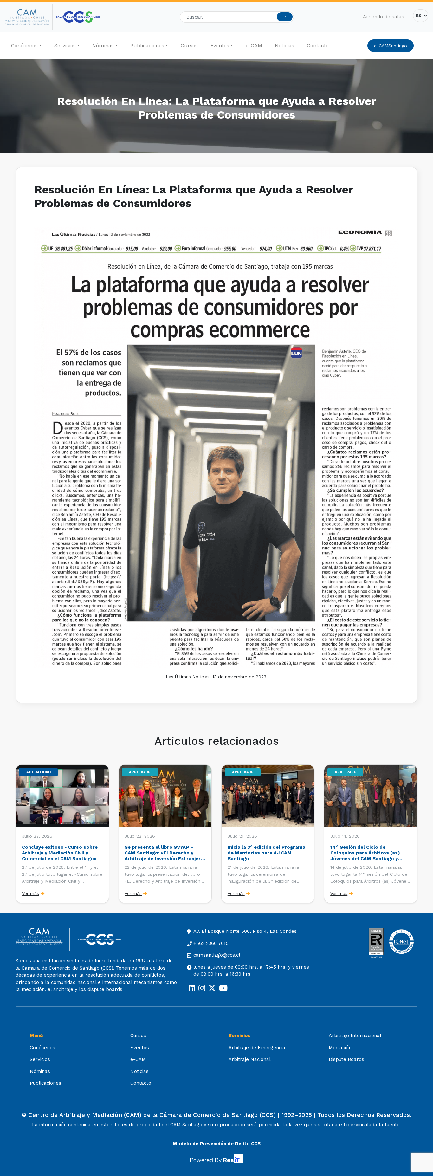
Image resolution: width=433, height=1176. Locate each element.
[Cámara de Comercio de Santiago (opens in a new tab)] (78, 16)
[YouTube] (223, 988)
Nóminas (103, 45)
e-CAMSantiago (390, 45)
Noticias (284, 45)
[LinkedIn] (192, 988)
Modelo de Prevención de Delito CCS (217, 1144)
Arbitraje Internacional (355, 1035)
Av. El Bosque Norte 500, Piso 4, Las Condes (245, 931)
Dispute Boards (346, 1059)
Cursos (189, 45)
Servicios (65, 45)
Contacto (318, 45)
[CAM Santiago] (43, 939)
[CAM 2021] (29, 17)
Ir (284, 16)
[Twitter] (212, 988)
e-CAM (254, 45)
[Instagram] (202, 988)
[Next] (412, 834)
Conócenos (24, 45)
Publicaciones (147, 45)
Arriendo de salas (383, 17)
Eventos (219, 45)
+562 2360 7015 (211, 943)
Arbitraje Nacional (250, 1059)
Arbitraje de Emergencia (257, 1047)
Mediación (340, 1047)
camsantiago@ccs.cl (216, 955)
